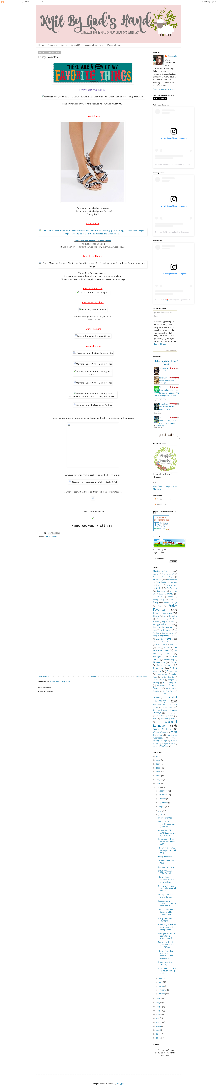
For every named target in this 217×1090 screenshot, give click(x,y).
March (161, 986)
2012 (158, 1014)
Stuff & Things (168, 691)
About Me (52, 45)
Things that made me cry (162, 704)
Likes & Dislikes (161, 645)
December (163, 791)
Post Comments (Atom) (60, 681)
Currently (161, 591)
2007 (158, 1034)
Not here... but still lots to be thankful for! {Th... (167, 888)
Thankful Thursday (165, 699)
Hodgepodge (159, 624)
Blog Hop (174, 582)
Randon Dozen (158, 680)
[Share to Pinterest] (59, 533)
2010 (158, 1022)
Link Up (173, 644)
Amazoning (158, 579)
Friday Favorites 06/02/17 (165, 963)
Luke (158, 647)
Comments (161, 504)
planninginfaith (173, 232)
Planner (174, 662)
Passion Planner (114, 45)
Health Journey (162, 619)
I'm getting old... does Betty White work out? (167, 841)
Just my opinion (168, 633)
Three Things (167, 707)
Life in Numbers (171, 642)
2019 (158, 779)
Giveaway (156, 616)
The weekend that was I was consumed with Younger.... (165, 954)
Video (170, 715)
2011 (158, 1018)
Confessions (172, 588)
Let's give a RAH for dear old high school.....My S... (166, 935)
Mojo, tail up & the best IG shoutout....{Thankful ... (167, 824)
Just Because (164, 630)
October (162, 799)
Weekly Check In (162, 729)
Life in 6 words (158, 642)
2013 (158, 1010)
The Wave (163, 368)
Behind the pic (172, 580)
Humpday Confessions (163, 627)
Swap (155, 694)
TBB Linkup (168, 694)
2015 (158, 1002)
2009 (158, 1026)
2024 (158, 760)
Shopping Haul (161, 685)
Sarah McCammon (160, 398)
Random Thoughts (167, 677)
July (160, 810)
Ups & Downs (160, 716)
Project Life (172, 671)
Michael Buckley (159, 425)
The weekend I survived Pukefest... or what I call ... (167, 879)
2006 (158, 1038)
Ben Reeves (158, 412)
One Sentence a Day (165, 649)
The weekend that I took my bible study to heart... (166, 912)
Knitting (174, 636)
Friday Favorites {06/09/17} (165, 919)
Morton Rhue (164, 371)
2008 (158, 1030)
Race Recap (162, 674)
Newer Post (44, 676)
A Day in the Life (168, 574)
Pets (169, 653)
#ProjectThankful (160, 571)
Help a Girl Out (168, 621)
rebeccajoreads (188, 300)
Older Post (142, 676)
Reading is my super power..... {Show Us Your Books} (167, 903)
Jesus (154, 630)
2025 (158, 756)
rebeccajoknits (179, 164)
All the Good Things (163, 577)
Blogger (120, 1083)
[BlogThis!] (52, 533)
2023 (158, 764)
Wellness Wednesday (160, 732)
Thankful (156, 697)
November (163, 795)
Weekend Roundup (165, 723)
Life (169, 638)
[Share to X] (54, 533)
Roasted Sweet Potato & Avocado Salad (92, 240)
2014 (158, 1006)
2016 (158, 998)
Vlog (154, 718)
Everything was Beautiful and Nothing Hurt (166, 407)
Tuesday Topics (171, 713)
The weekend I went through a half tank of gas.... (167, 850)
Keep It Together (160, 636)
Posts (159, 499)
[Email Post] (45, 533)
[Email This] (49, 533)
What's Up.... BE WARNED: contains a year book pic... (167, 832)
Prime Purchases (164, 665)
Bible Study (161, 582)
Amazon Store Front (94, 45)
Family (170, 597)
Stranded (156, 691)
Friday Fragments (162, 612)
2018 (158, 783)
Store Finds (170, 688)
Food (159, 606)
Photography (158, 656)
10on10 (155, 574)
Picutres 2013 (159, 662)
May (160, 978)
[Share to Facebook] (56, 533)
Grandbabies (173, 616)
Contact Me (76, 45)
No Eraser (167, 648)
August (161, 806)
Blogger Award (172, 585)
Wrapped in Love (168, 744)
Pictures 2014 (169, 660)
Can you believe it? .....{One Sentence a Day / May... (167, 944)
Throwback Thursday (160, 710)
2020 (158, 776)
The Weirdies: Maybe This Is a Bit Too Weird (168, 421)
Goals (164, 616)
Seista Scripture (170, 682)
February (162, 990)
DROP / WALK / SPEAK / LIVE (165, 872)
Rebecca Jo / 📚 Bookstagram (167, 300)
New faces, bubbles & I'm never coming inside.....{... (167, 970)
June (160, 814)
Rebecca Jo (172, 56)
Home (41, 45)
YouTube (164, 746)
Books (64, 45)
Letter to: (159, 639)
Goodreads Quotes (171, 350)
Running (156, 683)
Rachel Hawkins (160, 344)
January (161, 994)
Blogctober (160, 585)
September (163, 802)
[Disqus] (92, 576)
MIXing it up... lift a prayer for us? (166, 895)
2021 (158, 772)
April (160, 982)
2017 (158, 787)
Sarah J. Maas (164, 383)
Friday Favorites (51, 537)
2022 (158, 768)
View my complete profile (164, 89)
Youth (155, 746)
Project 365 (159, 668)
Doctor (161, 594)
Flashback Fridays (170, 602)
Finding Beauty (158, 600)
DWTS (170, 594)
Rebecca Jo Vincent (163, 164)
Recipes (171, 680)
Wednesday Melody (169, 718)
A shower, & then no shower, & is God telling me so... (167, 927)
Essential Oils (158, 597)
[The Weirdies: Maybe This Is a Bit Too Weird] (157, 422)
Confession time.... (166, 867)
